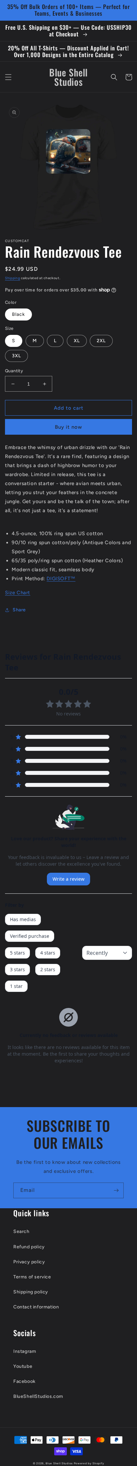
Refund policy (29, 1247)
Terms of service (32, 1277)
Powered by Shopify (89, 1463)
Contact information (36, 1307)
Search (21, 1231)
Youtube (22, 1366)
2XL (101, 341)
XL (77, 341)
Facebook (24, 1381)
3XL (16, 356)
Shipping (12, 278)
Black (18, 314)
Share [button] (19, 610)
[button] (8, 77)
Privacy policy (29, 1262)
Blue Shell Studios (59, 1463)
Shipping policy (30, 1292)
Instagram (24, 1351)
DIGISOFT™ (61, 579)
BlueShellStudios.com (38, 1396)
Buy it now (68, 427)
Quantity (14, 370)
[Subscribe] (116, 1190)
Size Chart (17, 593)
